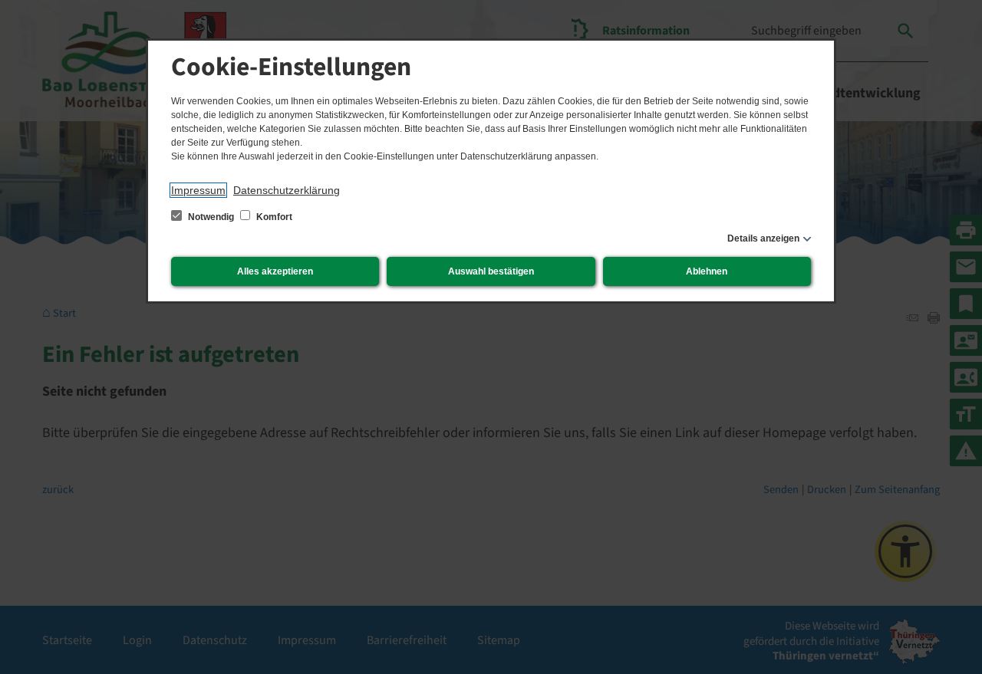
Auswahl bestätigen (491, 271)
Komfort (273, 217)
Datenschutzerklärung (286, 190)
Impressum (198, 190)
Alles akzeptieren (275, 271)
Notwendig (211, 217)
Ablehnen (706, 271)
